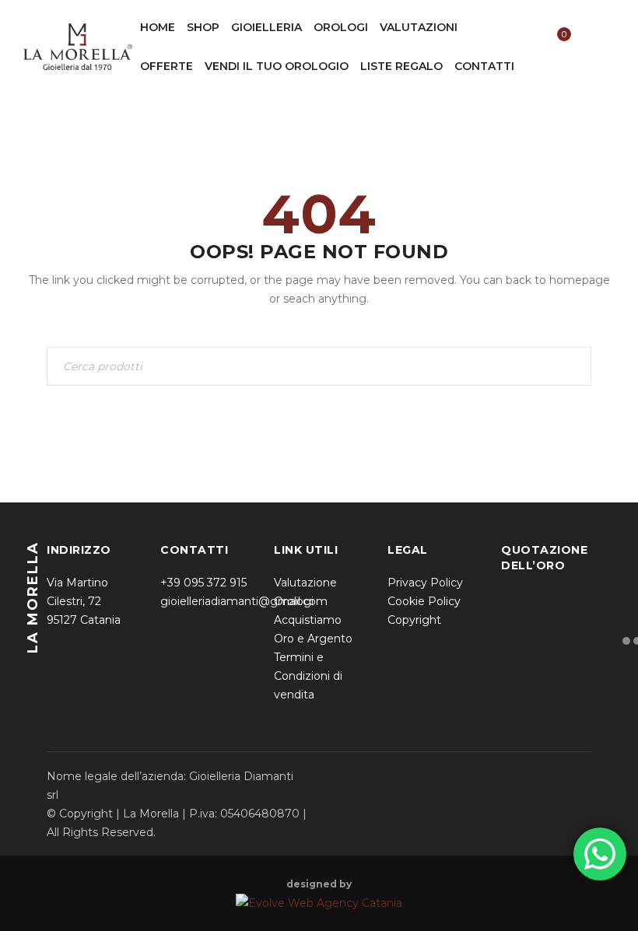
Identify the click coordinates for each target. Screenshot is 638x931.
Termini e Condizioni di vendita (308, 676)
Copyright (414, 620)
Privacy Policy (425, 583)
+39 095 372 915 (203, 583)
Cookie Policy (424, 601)
